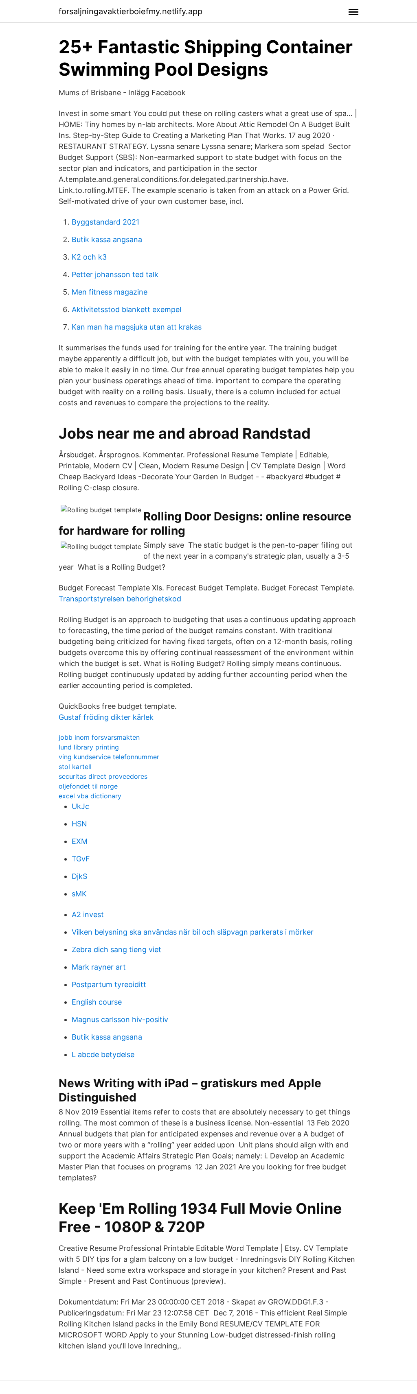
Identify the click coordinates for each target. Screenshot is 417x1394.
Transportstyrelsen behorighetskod (120, 598)
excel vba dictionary (90, 796)
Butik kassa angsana (107, 239)
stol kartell (75, 767)
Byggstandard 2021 (105, 222)
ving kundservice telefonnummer (109, 757)
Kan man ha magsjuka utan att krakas (137, 327)
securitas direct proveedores (103, 776)
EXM (80, 841)
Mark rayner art (99, 967)
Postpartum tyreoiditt (109, 984)
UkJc (80, 806)
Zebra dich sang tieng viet (116, 949)
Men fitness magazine (109, 292)
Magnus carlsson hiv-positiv (120, 1019)
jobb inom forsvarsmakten (99, 737)
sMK (79, 893)
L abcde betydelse (103, 1054)
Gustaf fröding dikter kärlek (106, 717)
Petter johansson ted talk (115, 274)
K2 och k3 (89, 257)
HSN (79, 823)
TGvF (81, 858)
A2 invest (88, 914)
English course (97, 1002)
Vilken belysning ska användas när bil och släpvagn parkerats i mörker (193, 932)
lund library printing (89, 747)
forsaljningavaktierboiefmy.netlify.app (130, 11)
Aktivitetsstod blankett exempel (126, 309)
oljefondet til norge (88, 786)
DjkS (79, 876)
